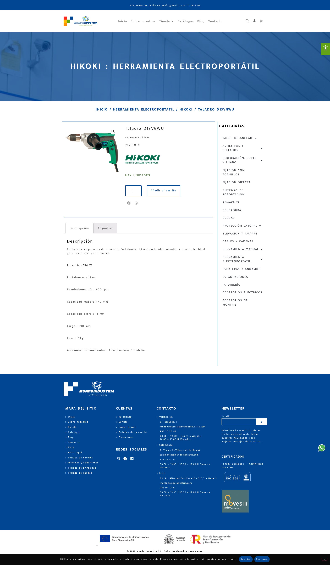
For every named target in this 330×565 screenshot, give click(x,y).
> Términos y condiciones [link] (81, 463)
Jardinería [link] (231, 284)
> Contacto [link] (72, 442)
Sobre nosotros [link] (143, 21)
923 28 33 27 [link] (167, 459)
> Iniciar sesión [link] (126, 427)
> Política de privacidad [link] (80, 468)
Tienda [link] (164, 21)
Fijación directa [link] (237, 182)
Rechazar (262, 559)
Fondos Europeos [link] (233, 464)
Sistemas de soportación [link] (234, 192)
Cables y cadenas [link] (238, 241)
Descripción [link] (79, 228)
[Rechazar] (324, 559)
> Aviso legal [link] (73, 453)
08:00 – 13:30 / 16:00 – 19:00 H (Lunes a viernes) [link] (185, 466)
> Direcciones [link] (125, 437)
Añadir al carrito (163, 190)
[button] (129, 203)
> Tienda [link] (70, 427)
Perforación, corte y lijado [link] (240, 160)
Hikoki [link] (186, 109)
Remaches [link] (231, 202)
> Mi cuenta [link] (124, 417)
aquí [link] (233, 559)
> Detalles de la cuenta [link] (131, 432)
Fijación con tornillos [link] (234, 172)
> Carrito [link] (122, 422)
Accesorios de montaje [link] (235, 302)
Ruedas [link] (229, 218)
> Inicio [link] (70, 417)
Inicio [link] (122, 21)
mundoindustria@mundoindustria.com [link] (183, 427)
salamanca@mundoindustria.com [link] (179, 455)
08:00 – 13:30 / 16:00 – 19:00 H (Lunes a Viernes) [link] (185, 494)
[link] (325, 49)
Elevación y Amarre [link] (240, 233)
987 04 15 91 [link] (168, 488)
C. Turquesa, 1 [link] (168, 422)
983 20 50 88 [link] (168, 431)
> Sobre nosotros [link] (76, 422)
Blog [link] (201, 21)
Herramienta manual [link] (241, 249)
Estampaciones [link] (235, 277)
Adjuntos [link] (105, 228)
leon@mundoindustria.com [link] (176, 483)
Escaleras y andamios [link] (242, 269)
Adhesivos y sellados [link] (233, 148)
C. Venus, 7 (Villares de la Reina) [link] (180, 450)
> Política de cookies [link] (79, 458)
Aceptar (246, 559)
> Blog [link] (69, 437)
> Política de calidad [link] (78, 473)
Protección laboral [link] (240, 225)
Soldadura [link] (232, 210)
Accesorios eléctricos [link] (242, 292)
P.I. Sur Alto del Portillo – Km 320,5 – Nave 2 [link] (188, 478)
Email (225, 416)
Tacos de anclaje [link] (238, 138)
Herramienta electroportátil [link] (143, 109)
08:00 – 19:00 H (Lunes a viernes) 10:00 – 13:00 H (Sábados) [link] (181, 437)
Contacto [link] (215, 21)
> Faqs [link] (69, 447)
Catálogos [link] (186, 21)
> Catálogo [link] (72, 432)
